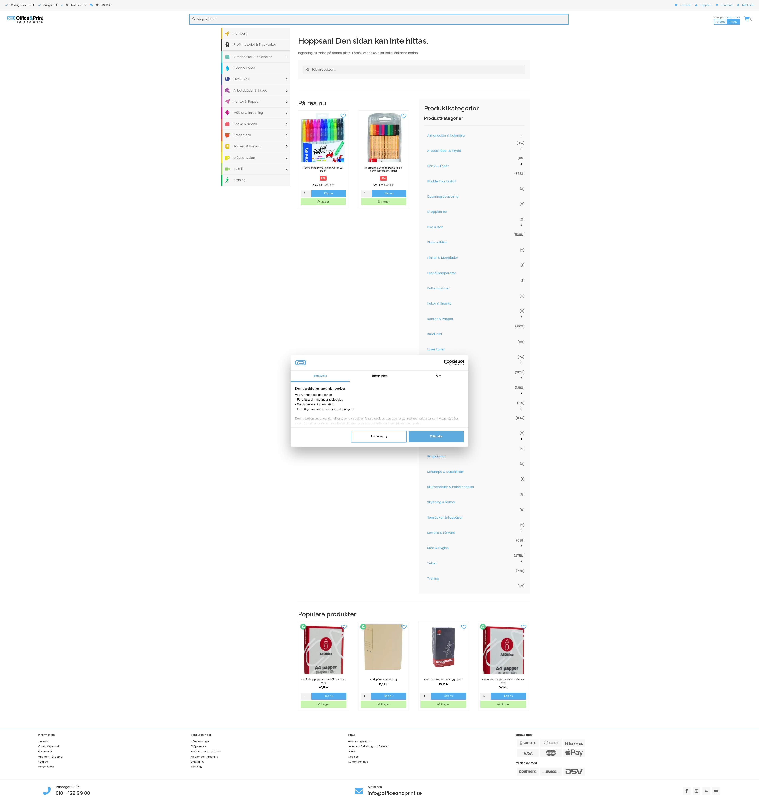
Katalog (43, 761)
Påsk (430, 441)
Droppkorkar (437, 211)
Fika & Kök (241, 79)
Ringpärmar (436, 456)
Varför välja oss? (48, 746)
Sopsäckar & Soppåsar (445, 517)
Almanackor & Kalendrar (252, 57)
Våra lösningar (200, 741)
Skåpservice (199, 746)
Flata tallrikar (437, 242)
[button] (343, 116)
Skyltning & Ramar (441, 502)
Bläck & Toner (244, 68)
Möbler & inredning (248, 112)
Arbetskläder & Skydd (250, 90)
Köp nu (328, 193)
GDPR (351, 751)
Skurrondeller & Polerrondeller (450, 487)
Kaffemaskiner (438, 288)
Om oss (43, 741)
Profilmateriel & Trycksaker (254, 44)
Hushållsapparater (441, 273)
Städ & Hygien (244, 157)
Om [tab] (438, 375)
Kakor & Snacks (439, 303)
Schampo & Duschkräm (445, 471)
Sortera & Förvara (247, 146)
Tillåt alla (436, 436)
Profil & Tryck (437, 426)
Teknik (238, 168)
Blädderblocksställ (441, 181)
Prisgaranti (45, 751)
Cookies (353, 756)
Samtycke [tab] (320, 375)
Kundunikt (434, 334)
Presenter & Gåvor (441, 395)
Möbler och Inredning (204, 756)
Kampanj (240, 33)
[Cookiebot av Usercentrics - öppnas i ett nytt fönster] (447, 363)
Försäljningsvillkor (359, 741)
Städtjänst (197, 761)
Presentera (242, 135)
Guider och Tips (358, 761)
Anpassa (377, 436)
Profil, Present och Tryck (206, 751)
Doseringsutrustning (442, 196)
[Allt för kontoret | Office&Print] (25, 19)
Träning (239, 180)
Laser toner (436, 349)
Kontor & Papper (246, 101)
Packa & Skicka (245, 124)
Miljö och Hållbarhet (50, 756)
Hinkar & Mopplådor (442, 257)
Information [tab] (379, 375)
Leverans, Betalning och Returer (368, 746)
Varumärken (46, 767)
